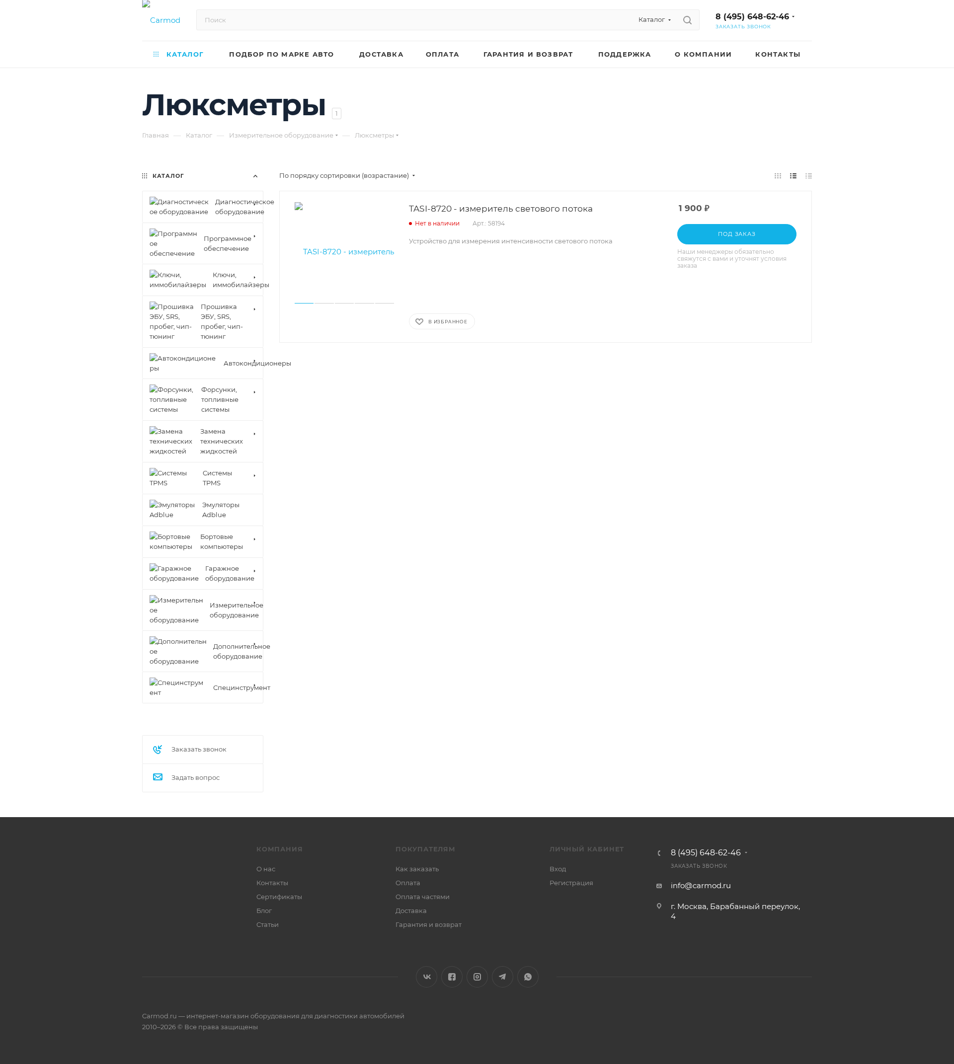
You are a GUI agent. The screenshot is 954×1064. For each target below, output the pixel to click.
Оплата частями (423, 897)
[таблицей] (808, 175)
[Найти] (687, 19)
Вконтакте (426, 977)
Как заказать (417, 869)
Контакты (272, 883)
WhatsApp (528, 977)
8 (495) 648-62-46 (752, 16)
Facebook (452, 977)
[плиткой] (778, 175)
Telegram (502, 977)
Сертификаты (279, 897)
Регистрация (571, 883)
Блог (264, 910)
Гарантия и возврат (429, 924)
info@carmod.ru (701, 885)
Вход (558, 869)
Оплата (408, 883)
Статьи (267, 924)
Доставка (411, 910)
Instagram (477, 977)
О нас (265, 869)
